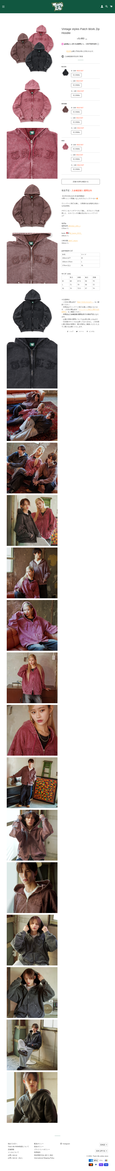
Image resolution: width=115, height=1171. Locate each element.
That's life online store (100, 1156)
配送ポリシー (39, 1144)
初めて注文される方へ (85, 302)
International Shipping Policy (44, 1158)
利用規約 (37, 1152)
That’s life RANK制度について (18, 1146)
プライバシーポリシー (42, 1149)
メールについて (13, 1152)
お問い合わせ (12, 1155)
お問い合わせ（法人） (16, 1158)
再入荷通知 (76, 75)
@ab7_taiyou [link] (73, 240)
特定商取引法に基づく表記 (43, 1155)
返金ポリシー (39, 1146)
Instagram (66, 1144)
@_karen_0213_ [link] (76, 233)
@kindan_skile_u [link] (74, 226)
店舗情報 (11, 1149)
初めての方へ (12, 1144)
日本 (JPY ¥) (100, 1151)
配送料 (68, 51)
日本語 (102, 1145)
